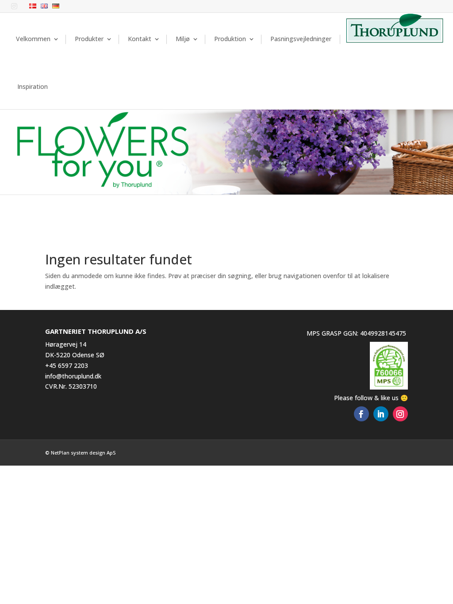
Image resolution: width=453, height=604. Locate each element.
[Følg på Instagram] (400, 413)
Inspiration (32, 86)
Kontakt (139, 38)
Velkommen (33, 38)
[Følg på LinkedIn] (380, 413)
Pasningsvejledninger (300, 38)
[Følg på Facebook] (361, 413)
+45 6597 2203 (66, 365)
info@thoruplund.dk (73, 376)
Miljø (183, 38)
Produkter (89, 38)
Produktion (230, 38)
